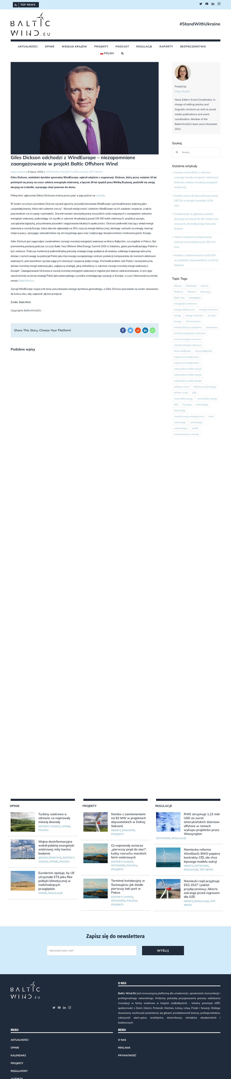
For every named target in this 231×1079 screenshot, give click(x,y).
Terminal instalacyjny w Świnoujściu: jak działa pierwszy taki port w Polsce (128, 886)
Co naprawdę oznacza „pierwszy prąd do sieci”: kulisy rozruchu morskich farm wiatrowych (128, 851)
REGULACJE (81, 171)
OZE (194, 392)
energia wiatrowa (208, 309)
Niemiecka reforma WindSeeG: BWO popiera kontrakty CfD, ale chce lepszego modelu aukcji (202, 855)
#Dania (178, 285)
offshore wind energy (204, 386)
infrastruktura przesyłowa (188, 327)
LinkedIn (100, 195)
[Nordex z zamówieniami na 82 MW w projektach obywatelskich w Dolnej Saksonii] (95, 822)
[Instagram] (69, 1007)
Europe (177, 321)
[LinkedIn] (64, 1007)
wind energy (180, 428)
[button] (122, 53)
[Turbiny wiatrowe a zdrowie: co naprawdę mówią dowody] (23, 822)
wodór (194, 428)
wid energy (180, 422)
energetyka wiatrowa (185, 303)
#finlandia (191, 285)
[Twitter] (54, 1007)
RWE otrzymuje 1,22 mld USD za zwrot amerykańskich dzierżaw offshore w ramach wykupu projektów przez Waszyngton (202, 824)
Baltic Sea (179, 297)
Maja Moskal (18, 171)
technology (180, 410)
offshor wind (181, 392)
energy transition (194, 315)
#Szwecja (205, 291)
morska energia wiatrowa (187, 339)
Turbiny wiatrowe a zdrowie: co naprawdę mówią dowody (54, 818)
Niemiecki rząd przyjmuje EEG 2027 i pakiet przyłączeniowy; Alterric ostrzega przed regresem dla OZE (202, 889)
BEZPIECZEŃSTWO (50, 857)
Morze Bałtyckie (182, 350)
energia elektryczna (184, 309)
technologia (202, 404)
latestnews (212, 327)
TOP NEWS (95, 171)
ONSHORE (128, 830)
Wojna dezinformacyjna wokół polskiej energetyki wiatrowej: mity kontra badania (56, 847)
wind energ (196, 422)
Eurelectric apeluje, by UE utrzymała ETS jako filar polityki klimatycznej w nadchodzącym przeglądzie (56, 881)
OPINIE (66, 826)
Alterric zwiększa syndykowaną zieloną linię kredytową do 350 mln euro (195, 241)
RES (176, 404)
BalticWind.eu (26, 280)
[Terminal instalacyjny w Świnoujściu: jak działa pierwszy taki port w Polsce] (95, 888)
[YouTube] (59, 1007)
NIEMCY (115, 830)
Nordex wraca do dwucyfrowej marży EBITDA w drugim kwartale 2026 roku (196, 200)
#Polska (192, 291)
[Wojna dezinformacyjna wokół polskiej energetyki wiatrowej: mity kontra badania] (23, 849)
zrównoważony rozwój (186, 434)
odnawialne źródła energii (187, 368)
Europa (211, 315)
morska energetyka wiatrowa (189, 333)
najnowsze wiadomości (186, 356)
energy (177, 315)
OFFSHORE (52, 171)
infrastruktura (193, 321)
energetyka (195, 297)
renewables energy (207, 398)
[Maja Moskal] (183, 66)
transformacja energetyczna (189, 416)
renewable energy (183, 398)
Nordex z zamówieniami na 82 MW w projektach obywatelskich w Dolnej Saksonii (196, 260)
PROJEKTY (66, 171)
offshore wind (181, 386)
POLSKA (43, 830)
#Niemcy (178, 291)
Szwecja (187, 404)
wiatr (211, 416)
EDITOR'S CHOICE (49, 826)
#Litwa (204, 285)
